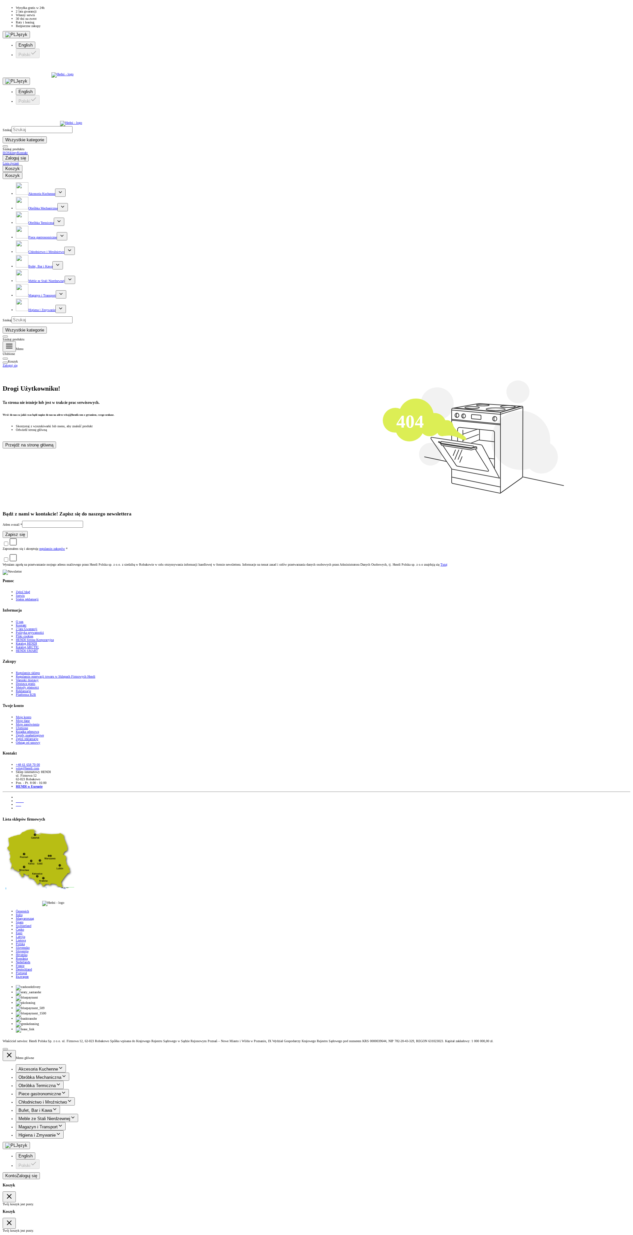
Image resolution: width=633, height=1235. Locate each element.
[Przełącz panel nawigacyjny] (9, 346)
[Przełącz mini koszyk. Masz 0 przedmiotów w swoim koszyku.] (5, 359)
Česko (20, 929)
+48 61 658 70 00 (28, 764)
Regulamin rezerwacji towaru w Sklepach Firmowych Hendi (55, 676)
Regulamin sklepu (28, 673)
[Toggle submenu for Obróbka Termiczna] (59, 222)
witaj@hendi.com (27, 768)
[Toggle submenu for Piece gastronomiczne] (62, 236)
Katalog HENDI (26, 643)
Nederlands (23, 962)
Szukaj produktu (13, 149)
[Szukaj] (5, 146)
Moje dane (23, 721)
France (20, 966)
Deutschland (24, 969)
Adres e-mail (12, 524)
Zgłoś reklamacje (27, 739)
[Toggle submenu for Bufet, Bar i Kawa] (57, 265)
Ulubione (22, 728)
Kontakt (21, 625)
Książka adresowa (27, 731)
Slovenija (22, 951)
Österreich (22, 911)
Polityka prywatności (30, 632)
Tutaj (443, 564)
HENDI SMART (27, 651)
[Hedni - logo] (316, 69)
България (22, 976)
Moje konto (23, 717)
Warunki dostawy (27, 680)
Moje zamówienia (27, 724)
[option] (323, 45)
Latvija (20, 936)
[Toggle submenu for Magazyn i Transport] (61, 294)
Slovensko (23, 947)
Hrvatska (21, 955)
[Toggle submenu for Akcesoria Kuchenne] (60, 193)
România (22, 958)
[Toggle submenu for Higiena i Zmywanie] (60, 309)
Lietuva (21, 940)
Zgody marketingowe (30, 735)
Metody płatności (27, 687)
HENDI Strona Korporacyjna (35, 640)
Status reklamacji (27, 599)
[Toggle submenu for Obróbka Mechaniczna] (62, 207)
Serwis (20, 595)
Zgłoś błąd (23, 592)
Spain (19, 922)
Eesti (19, 933)
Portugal (21, 973)
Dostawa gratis (25, 684)
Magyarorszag (25, 918)
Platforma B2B (26, 694)
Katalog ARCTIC (27, 647)
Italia (19, 915)
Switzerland (23, 926)
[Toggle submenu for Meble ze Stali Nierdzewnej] (70, 280)
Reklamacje (23, 691)
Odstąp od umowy (28, 742)
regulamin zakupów (52, 548)
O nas (19, 621)
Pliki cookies (24, 636)
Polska (20, 944)
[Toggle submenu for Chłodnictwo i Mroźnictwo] (69, 251)
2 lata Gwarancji (26, 629)
